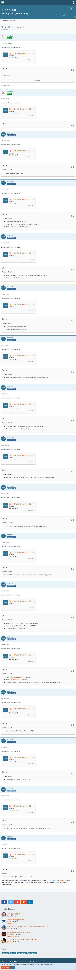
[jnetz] (3, 915)
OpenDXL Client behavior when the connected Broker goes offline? (28, 926)
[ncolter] (3, 941)
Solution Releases (12, 917)
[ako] (3, 928)
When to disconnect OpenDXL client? (19, 933)
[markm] (3, 921)
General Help (11, 923)
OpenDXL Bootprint (17, 677)
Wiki (8, 882)
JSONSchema (15, 680)
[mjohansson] (3, 934)
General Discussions (13, 936)
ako (8, 928)
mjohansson (10, 934)
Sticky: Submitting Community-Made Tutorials (22, 939)
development (32, 953)
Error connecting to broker (15, 920)
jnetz (8, 915)
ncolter (9, 941)
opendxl (5, 953)
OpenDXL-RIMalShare (14, 913)
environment (22, 953)
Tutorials (9, 943)
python (12, 953)
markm (9, 921)
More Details (5, 967)
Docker (61, 880)
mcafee (5, 30)
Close (12, 967)
